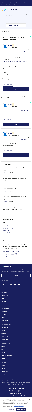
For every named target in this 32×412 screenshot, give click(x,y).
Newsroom (3, 358)
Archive (8, 74)
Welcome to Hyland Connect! (11, 252)
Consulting (3, 333)
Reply (16, 89)
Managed (3, 330)
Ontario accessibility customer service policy (16, 396)
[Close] (29, 399)
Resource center (5, 308)
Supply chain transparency (16, 393)
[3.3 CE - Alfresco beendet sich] (29, 96)
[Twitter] (7, 284)
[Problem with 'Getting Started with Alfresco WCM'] (27, 96)
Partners (3, 352)
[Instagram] (11, 284)
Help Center (6, 256)
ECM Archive (12, 79)
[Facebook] (3, 284)
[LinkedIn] (15, 284)
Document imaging (5, 339)
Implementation (5, 327)
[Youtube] (19, 284)
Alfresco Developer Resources (9, 188)
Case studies (4, 292)
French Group (6, 226)
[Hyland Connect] (11, 10)
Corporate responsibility (7, 355)
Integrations (4, 301)
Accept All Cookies (21, 409)
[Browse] (3, 19)
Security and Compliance (12, 391)
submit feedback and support (9, 4)
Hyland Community (6, 15)
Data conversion (5, 336)
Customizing (6, 79)
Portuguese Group (8, 228)
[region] (16, 404)
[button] (4, 84)
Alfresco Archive (5, 31)
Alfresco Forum (6, 212)
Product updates (5, 320)
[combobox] (16, 25)
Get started (24, 2)
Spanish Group (7, 230)
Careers (3, 346)
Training (3, 368)
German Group (7, 235)
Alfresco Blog (6, 172)
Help (20, 15)
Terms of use (21, 388)
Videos (3, 317)
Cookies (14, 388)
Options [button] (30, 31)
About (2, 349)
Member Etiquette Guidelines (11, 254)
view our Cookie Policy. (19, 406)
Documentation (5, 371)
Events (3, 365)
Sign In (25, 15)
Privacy (9, 388)
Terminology (4, 311)
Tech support (4, 374)
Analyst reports (4, 295)
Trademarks (22, 391)
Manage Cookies (10, 409)
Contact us (16, 275)
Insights (3, 298)
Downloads (4, 314)
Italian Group (6, 233)
